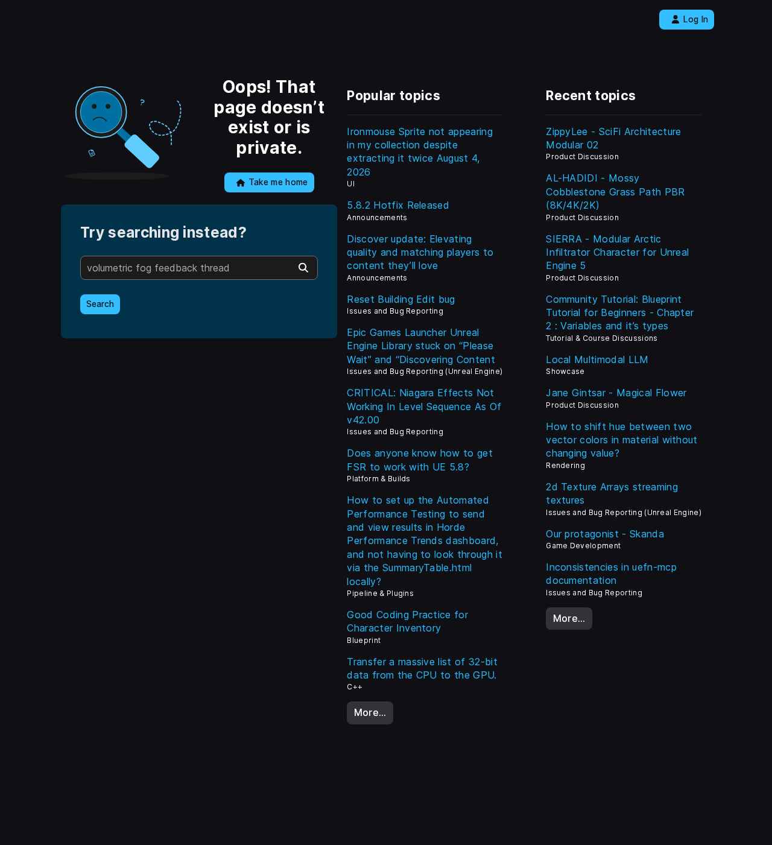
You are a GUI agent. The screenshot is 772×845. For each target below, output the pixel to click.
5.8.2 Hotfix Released (398, 205)
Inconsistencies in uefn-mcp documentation (611, 573)
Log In (695, 19)
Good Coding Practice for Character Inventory (407, 621)
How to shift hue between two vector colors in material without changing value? (622, 440)
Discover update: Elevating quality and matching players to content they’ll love (420, 252)
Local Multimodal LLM (597, 359)
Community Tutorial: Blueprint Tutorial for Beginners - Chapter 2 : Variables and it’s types (620, 312)
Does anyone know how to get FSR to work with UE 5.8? (420, 459)
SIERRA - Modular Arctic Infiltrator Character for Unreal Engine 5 (617, 252)
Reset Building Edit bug (401, 299)
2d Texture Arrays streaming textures (612, 493)
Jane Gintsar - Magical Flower (616, 393)
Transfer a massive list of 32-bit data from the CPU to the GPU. (422, 668)
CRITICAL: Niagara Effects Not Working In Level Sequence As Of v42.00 (424, 406)
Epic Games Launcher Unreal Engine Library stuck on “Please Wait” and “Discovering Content (421, 346)
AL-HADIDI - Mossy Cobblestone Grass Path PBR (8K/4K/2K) (615, 191)
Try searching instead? (163, 232)
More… (370, 712)
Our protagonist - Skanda (605, 534)
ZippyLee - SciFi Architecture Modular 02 (613, 138)
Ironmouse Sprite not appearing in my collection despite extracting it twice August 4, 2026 (420, 151)
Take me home (278, 182)
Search (100, 304)
